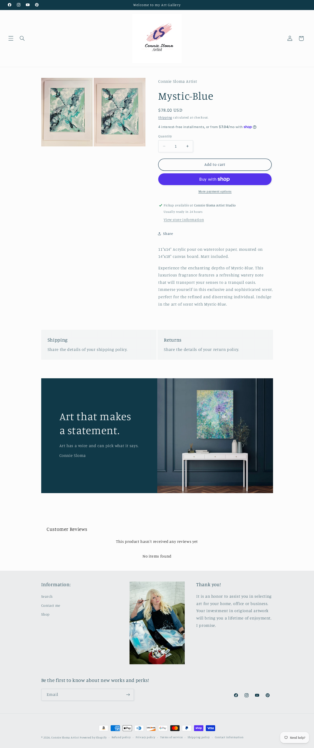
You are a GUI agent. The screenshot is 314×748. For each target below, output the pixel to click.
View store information (184, 219)
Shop (45, 614)
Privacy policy (145, 737)
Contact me (50, 605)
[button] (10, 38)
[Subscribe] (127, 695)
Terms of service (171, 737)
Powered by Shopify (93, 737)
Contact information (229, 737)
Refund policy (121, 737)
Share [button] (168, 233)
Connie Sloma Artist (65, 737)
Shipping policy (199, 737)
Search (47, 596)
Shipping (165, 117)
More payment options (215, 191)
